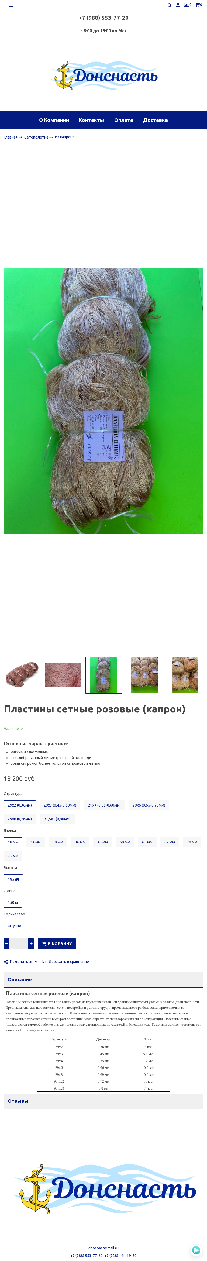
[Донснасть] (103, 76)
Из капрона (64, 137)
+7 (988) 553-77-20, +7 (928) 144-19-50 (103, 1255)
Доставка (155, 120)
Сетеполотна (36, 137)
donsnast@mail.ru (103, 1248)
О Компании (54, 120)
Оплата (123, 120)
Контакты (91, 120)
